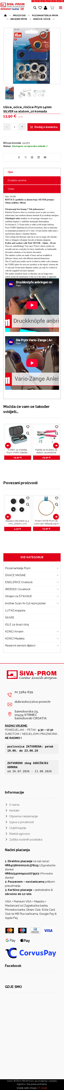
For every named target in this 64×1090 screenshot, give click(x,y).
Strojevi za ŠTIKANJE (18, 596)
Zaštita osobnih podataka (25, 839)
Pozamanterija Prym (18, 568)
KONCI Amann (14, 631)
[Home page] (5, 15)
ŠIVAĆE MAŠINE (15, 575)
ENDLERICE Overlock (19, 582)
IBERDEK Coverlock (17, 589)
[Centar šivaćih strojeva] (12, 6)
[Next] (56, 446)
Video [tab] (11, 189)
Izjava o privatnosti (21, 822)
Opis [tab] (10, 172)
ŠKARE (9, 617)
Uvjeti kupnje (17, 828)
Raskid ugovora (19, 833)
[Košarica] (52, 7)
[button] (19, 157)
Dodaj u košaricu (46, 127)
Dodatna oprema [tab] (17, 180)
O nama (14, 804)
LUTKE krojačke (15, 610)
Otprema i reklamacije (23, 816)
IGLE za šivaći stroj (17, 624)
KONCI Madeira (14, 638)
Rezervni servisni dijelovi (20, 645)
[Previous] (8, 446)
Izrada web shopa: (27, 1088)
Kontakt (14, 810)
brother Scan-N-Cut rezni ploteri (25, 603)
